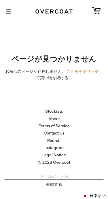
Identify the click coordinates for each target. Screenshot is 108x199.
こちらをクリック (83, 71)
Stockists (54, 111)
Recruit (54, 140)
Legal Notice (54, 154)
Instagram (54, 147)
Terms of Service (54, 125)
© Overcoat (54, 162)
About (54, 118)
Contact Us (54, 133)
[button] (95, 196)
